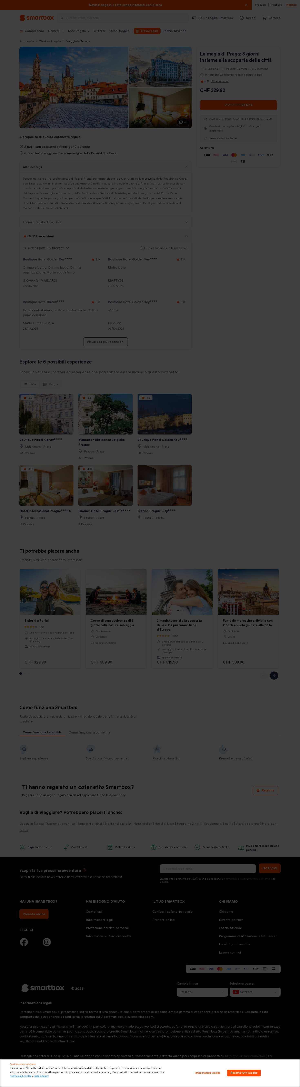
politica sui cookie (20, 1076)
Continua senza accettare (23, 1064)
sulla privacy (41, 1076)
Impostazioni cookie (208, 1073)
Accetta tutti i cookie (244, 1073)
